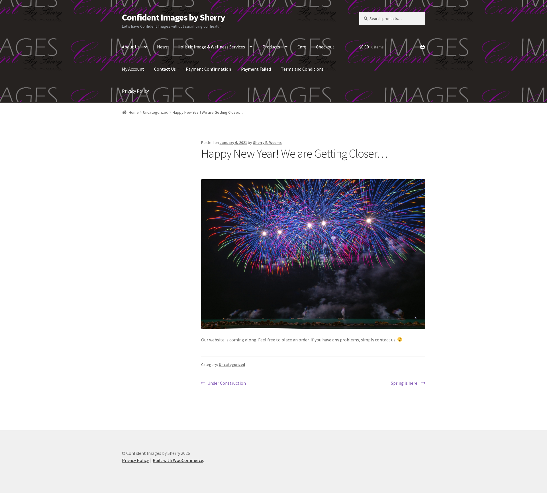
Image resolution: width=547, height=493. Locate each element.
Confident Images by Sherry (173, 17)
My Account (133, 69)
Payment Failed (256, 69)
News (162, 47)
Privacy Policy (135, 91)
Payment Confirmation (208, 69)
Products (271, 47)
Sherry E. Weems (267, 142)
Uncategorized (155, 112)
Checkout (325, 47)
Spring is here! (405, 383)
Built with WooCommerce (178, 460)
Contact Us (165, 69)
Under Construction (226, 383)
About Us (131, 47)
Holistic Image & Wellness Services (211, 47)
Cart (301, 47)
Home (134, 112)
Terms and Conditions (302, 69)
